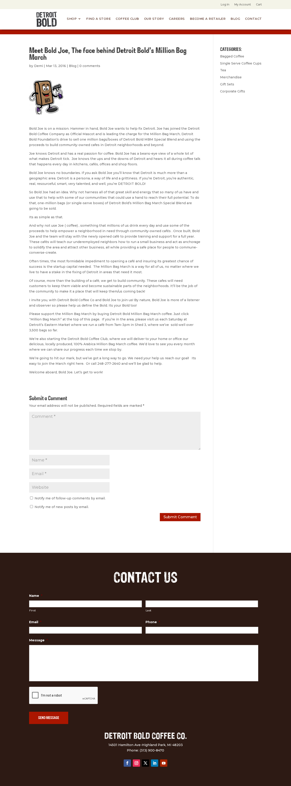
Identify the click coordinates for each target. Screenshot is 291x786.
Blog (235, 18)
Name (35, 596)
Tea (223, 70)
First (32, 610)
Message (38, 640)
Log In (225, 4)
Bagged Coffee (232, 56)
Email (35, 622)
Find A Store (98, 18)
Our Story (154, 18)
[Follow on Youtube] (163, 763)
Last (149, 610)
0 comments (89, 66)
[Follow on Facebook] (127, 763)
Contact (253, 18)
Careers (177, 18)
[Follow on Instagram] (136, 763)
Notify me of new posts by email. (62, 507)
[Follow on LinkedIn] (154, 763)
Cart (259, 4)
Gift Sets (227, 84)
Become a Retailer (208, 18)
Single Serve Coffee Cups (240, 63)
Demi (38, 66)
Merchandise (231, 77)
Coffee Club (127, 18)
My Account (242, 4)
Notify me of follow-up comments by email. (70, 498)
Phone (153, 622)
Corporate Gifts (232, 91)
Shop (72, 18)
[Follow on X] (145, 763)
